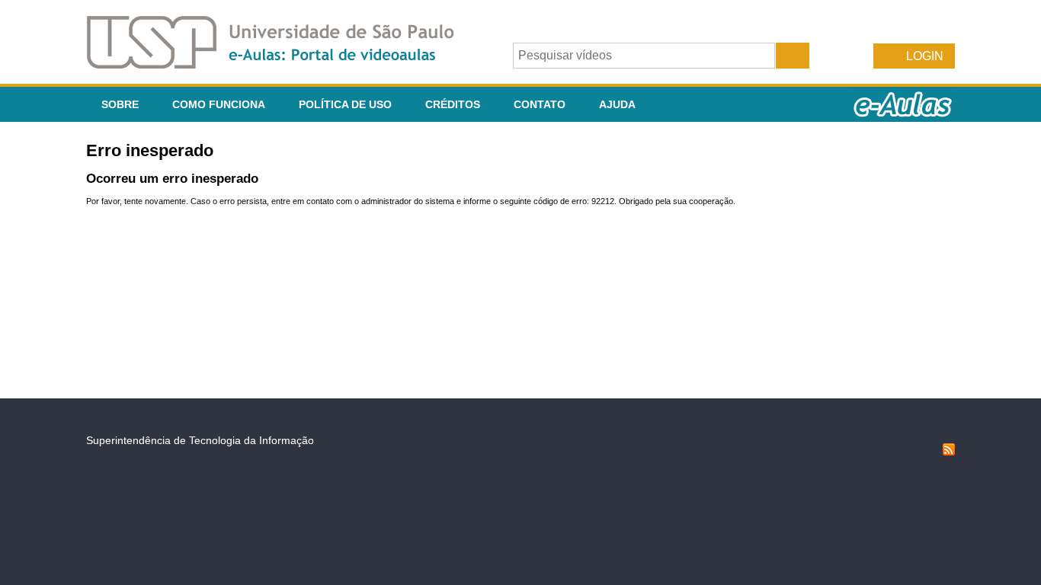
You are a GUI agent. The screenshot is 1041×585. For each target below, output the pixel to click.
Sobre (120, 104)
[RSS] (949, 452)
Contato (539, 104)
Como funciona (218, 104)
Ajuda (617, 104)
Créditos (452, 104)
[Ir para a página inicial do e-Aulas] (282, 64)
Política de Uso (345, 104)
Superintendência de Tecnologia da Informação (200, 440)
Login (924, 56)
